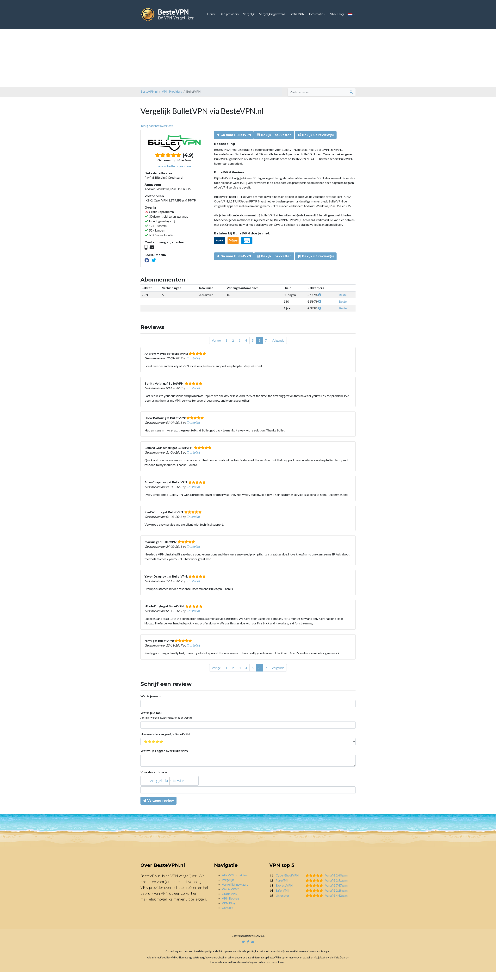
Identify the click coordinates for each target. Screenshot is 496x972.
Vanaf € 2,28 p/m (336, 890)
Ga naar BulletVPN (235, 135)
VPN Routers (230, 898)
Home (211, 14)
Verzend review (160, 800)
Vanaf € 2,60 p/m (336, 875)
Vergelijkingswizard (272, 14)
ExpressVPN (284, 885)
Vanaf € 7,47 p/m (336, 885)
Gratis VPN (297, 14)
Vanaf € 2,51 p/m (336, 880)
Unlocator (282, 895)
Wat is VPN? (230, 889)
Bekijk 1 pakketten (276, 135)
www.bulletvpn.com (174, 166)
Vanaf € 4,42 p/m (336, 895)
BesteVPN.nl (149, 91)
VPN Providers (172, 91)
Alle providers (229, 14)
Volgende (278, 340)
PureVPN (282, 880)
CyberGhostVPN (287, 875)
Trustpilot (193, 358)
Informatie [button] (316, 14)
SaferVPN (282, 890)
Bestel (343, 295)
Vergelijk (249, 14)
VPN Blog (337, 14)
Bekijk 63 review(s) (317, 135)
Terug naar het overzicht (156, 125)
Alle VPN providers (235, 875)
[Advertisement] (248, 58)
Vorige (216, 340)
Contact (227, 907)
